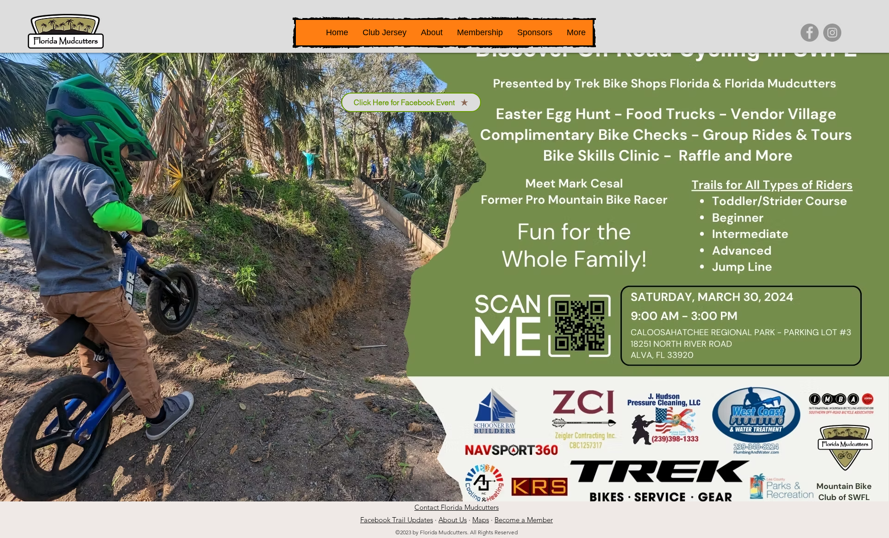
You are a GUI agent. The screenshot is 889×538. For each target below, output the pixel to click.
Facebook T (378, 519)
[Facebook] (810, 33)
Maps (480, 519)
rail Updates (414, 519)
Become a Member (524, 519)
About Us (452, 519)
